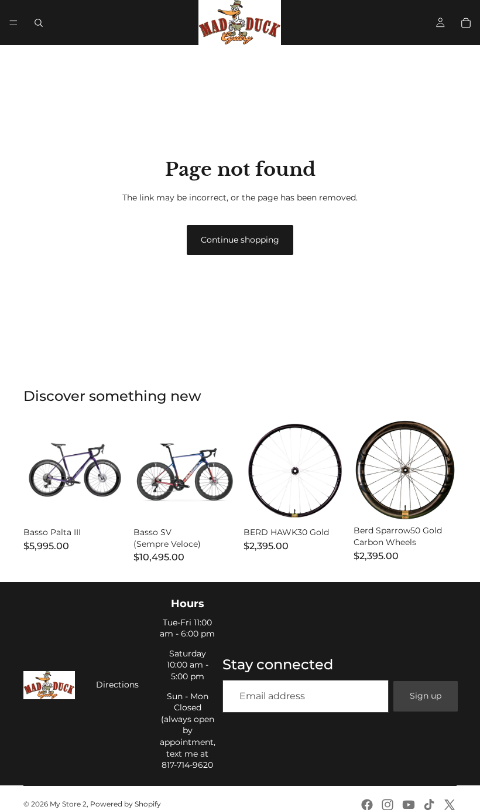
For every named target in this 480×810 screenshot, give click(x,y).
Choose (118, 503)
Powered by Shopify (125, 803)
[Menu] (13, 22)
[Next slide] (113, 471)
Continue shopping (240, 239)
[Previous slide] (36, 471)
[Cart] (466, 23)
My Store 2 (68, 803)
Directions (117, 684)
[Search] (39, 23)
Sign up (425, 695)
